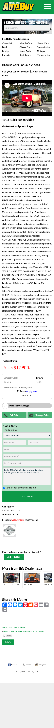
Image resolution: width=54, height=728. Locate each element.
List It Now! (13, 556)
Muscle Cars (25, 43)
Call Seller (14, 415)
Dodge (5, 51)
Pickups (41, 51)
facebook (14, 665)
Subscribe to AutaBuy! (14, 627)
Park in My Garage (19, 405)
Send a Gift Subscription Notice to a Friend (24, 631)
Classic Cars (25, 47)
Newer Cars (43, 43)
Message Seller (42, 415)
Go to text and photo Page (17, 126)
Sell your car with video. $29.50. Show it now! (24, 73)
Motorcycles (43, 55)
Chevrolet (7, 43)
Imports (6, 55)
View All (39, 569)
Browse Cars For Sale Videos (21, 65)
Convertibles (43, 47)
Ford (4, 47)
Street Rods (25, 51)
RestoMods (25, 55)
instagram (42, 665)
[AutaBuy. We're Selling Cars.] (18, 6)
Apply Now (31, 391)
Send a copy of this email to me (20, 487)
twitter (28, 665)
